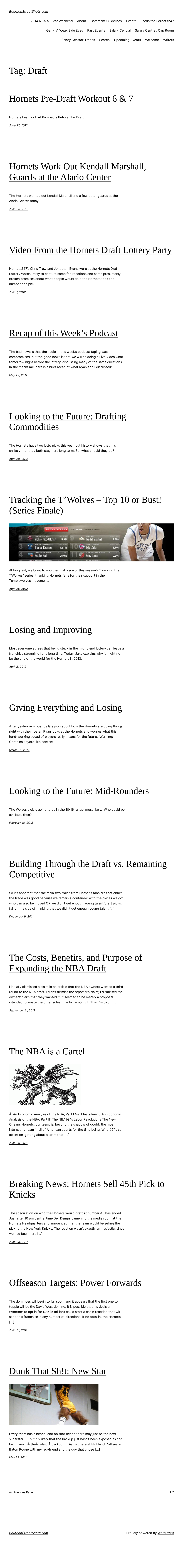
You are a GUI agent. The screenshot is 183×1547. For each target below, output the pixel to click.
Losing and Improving (50, 630)
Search (104, 40)
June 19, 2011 (18, 1330)
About (81, 21)
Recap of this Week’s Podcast (63, 333)
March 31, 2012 (19, 750)
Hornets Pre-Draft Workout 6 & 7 (71, 98)
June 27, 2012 (18, 125)
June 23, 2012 (18, 209)
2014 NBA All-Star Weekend (52, 21)
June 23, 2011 (18, 1242)
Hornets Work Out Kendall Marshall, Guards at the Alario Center (77, 171)
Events (131, 21)
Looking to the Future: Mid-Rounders (79, 791)
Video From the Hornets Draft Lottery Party (90, 250)
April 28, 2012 (18, 459)
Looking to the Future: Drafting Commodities (67, 421)
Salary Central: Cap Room (154, 30)
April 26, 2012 (18, 588)
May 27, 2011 (17, 1457)
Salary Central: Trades (78, 40)
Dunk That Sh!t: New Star (57, 1371)
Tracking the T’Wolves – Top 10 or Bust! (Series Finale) (85, 505)
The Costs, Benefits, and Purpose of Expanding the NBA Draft (75, 962)
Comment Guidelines (106, 21)
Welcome (152, 40)
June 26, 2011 (18, 1143)
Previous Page (21, 1492)
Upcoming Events (127, 40)
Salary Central (120, 30)
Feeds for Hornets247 (157, 21)
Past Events (96, 30)
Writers (168, 40)
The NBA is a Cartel (47, 1051)
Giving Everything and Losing (65, 707)
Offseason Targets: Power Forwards (75, 1283)
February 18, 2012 (21, 822)
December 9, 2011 (21, 916)
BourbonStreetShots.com (28, 11)
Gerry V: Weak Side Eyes (64, 30)
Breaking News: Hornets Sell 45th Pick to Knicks (86, 1189)
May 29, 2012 (18, 375)
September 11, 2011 (22, 1010)
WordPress (166, 1533)
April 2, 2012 (17, 666)
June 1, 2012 (17, 292)
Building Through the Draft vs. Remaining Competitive (88, 869)
